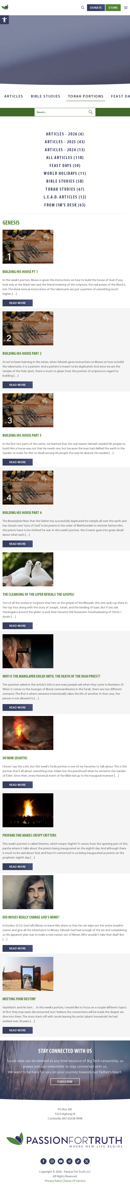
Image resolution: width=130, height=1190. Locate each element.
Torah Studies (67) (65, 189)
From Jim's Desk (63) (65, 205)
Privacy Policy (53, 1181)
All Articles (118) (65, 157)
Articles (13, 96)
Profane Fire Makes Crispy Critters (29, 835)
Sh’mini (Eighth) (15, 757)
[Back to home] (5, 7)
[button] (4, 19)
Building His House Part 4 (22, 512)
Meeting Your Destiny (19, 998)
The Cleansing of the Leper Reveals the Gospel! (38, 594)
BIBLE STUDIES (46, 96)
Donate (96, 8)
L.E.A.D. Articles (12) (65, 197)
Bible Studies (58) (65, 181)
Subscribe (65, 1081)
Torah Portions (86, 96)
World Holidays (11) (65, 173)
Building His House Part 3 (22, 435)
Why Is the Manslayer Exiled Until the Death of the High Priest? (51, 676)
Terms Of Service (74, 1181)
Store (113, 8)
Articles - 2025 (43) (65, 141)
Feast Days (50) (65, 165)
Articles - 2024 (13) (65, 149)
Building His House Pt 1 (20, 271)
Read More (17, 303)
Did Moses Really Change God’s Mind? (31, 917)
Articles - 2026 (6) (65, 134)
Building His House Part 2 (22, 353)
